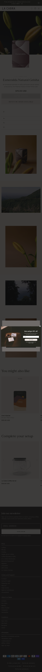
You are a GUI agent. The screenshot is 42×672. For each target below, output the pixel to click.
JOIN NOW (31, 339)
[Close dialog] (40, 326)
